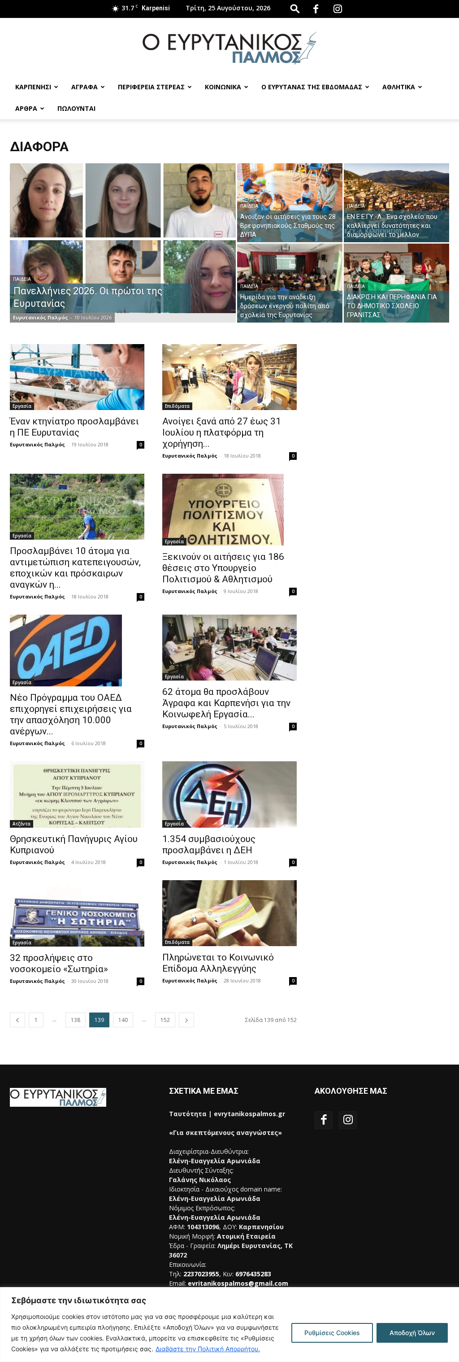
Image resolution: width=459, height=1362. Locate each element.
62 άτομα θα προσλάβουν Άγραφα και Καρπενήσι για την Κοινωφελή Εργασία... (226, 703)
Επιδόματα (177, 406)
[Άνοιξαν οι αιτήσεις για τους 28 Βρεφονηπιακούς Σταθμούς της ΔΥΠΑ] (289, 202)
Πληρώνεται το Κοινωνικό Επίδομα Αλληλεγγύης (218, 963)
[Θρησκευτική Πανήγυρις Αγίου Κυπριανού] (77, 794)
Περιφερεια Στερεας (151, 87)
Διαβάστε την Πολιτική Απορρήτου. (208, 1349)
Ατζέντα (21, 824)
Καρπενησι (33, 87)
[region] (229, 1324)
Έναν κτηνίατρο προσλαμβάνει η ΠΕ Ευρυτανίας (74, 427)
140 (123, 1020)
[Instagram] (337, 9)
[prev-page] (17, 1020)
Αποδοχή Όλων (412, 1332)
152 (165, 1020)
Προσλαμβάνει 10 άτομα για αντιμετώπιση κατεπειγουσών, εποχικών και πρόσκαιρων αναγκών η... (75, 568)
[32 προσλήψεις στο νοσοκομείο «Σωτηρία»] (77, 913)
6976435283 (253, 1274)
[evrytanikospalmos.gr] (229, 48)
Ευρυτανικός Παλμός (40, 317)
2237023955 (201, 1274)
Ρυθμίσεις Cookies (332, 1332)
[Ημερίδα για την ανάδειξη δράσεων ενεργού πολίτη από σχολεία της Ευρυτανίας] (289, 283)
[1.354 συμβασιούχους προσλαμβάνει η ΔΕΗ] (229, 794)
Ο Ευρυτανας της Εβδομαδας (311, 87)
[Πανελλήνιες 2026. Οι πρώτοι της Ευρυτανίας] (123, 238)
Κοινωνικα (223, 87)
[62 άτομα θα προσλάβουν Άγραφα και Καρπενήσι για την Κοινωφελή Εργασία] (229, 648)
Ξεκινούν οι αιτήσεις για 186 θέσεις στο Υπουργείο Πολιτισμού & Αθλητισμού (223, 568)
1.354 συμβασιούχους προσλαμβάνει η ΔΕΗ (208, 845)
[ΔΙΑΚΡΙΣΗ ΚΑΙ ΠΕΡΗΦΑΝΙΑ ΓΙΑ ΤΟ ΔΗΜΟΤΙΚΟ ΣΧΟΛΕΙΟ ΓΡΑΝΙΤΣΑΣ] (396, 283)
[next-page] (186, 1020)
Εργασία (22, 406)
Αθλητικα (398, 87)
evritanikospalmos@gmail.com (238, 1283)
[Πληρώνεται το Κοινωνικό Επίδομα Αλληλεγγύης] (229, 913)
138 (75, 1020)
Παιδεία (22, 279)
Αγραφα (84, 87)
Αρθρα (26, 108)
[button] (295, 8)
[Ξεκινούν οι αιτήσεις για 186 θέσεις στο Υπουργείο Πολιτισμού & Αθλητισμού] (229, 510)
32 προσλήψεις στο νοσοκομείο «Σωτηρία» (59, 963)
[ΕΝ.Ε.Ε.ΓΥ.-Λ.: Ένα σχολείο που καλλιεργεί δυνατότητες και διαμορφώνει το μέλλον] (396, 202)
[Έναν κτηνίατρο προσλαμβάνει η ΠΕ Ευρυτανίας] (77, 377)
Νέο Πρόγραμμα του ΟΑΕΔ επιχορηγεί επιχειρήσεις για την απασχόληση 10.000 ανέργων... (71, 714)
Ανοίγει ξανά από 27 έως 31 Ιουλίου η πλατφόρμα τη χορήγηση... (221, 432)
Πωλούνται (76, 108)
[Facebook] (315, 9)
